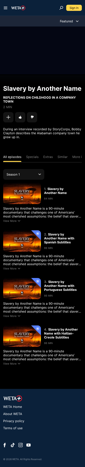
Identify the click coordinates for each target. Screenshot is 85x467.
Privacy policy (13, 421)
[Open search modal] (61, 7)
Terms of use (13, 428)
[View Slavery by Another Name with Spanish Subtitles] (22, 240)
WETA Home (12, 407)
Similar (63, 157)
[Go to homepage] (18, 8)
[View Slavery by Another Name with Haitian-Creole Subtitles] (22, 336)
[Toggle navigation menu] (5, 8)
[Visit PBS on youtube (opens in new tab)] (28, 445)
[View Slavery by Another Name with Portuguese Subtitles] (22, 288)
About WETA (12, 414)
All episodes (12, 157)
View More (10, 220)
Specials (32, 157)
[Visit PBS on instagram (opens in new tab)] (20, 445)
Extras (48, 157)
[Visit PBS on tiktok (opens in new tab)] (12, 445)
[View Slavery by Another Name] (22, 193)
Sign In (74, 7)
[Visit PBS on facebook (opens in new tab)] (4, 445)
